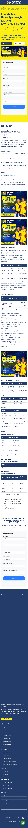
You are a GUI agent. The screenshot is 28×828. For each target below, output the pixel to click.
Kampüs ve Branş (7, 71)
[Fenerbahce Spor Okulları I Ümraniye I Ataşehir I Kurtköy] (14, 2)
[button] (2, 2)
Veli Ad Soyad (6, 85)
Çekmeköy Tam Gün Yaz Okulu (10, 764)
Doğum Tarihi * (6, 78)
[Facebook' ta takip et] (2, 716)
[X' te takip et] (5, 716)
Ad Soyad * (5, 64)
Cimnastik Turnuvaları (7, 788)
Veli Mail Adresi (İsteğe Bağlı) (10, 99)
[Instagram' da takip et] (3, 716)
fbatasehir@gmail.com (13, 179)
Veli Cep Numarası (7, 92)
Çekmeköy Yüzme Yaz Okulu (9, 761)
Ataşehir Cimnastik (7, 732)
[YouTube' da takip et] (7, 716)
